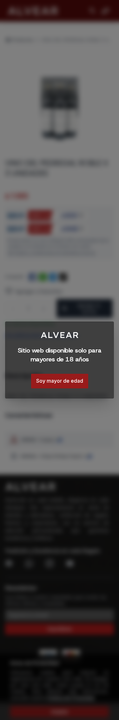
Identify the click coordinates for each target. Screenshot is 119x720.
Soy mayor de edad (59, 381)
